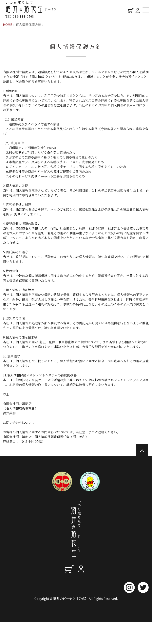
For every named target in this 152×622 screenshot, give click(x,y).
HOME (7, 24)
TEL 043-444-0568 (19, 16)
